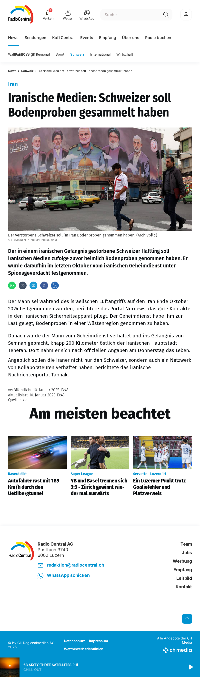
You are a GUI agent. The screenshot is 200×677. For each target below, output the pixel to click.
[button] (87, 15)
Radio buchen (158, 37)
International (100, 54)
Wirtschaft (124, 54)
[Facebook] (44, 285)
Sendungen (35, 37)
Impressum (98, 641)
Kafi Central (63, 37)
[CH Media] (170, 649)
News (13, 37)
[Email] (33, 285)
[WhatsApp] (12, 285)
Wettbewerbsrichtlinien (83, 649)
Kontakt (184, 586)
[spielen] (191, 667)
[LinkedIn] (55, 285)
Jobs (187, 552)
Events (86, 37)
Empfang (107, 37)
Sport (60, 54)
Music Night (25, 54)
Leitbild (184, 578)
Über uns (130, 37)
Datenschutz (74, 641)
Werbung (182, 561)
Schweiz (77, 54)
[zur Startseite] (20, 14)
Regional (43, 54)
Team (186, 544)
